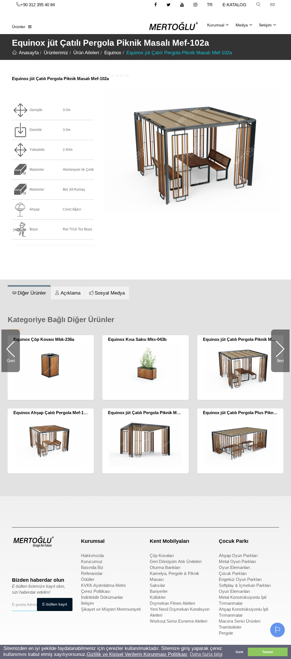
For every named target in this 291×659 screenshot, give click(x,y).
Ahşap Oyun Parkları (238, 555)
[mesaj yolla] (272, 4)
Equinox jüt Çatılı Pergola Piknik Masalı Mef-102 (155, 412)
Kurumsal (215, 25)
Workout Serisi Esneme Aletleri (178, 621)
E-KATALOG (234, 4)
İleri (277, 365)
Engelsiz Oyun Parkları (240, 579)
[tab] (29, 293)
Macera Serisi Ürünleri (239, 621)
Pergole (226, 633)
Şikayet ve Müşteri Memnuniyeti (111, 609)
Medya (242, 25)
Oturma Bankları (165, 567)
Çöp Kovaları (162, 555)
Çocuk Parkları (233, 573)
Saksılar (157, 585)
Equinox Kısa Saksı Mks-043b (137, 339)
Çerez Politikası (95, 591)
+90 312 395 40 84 (37, 4)
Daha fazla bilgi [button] (206, 654)
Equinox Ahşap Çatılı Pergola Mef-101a (51, 412)
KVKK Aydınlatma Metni (103, 585)
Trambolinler (230, 627)
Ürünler (18, 26)
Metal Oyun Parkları (237, 561)
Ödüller (87, 579)
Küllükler (158, 597)
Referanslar (92, 573)
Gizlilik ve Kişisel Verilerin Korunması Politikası (137, 654)
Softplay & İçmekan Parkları (245, 585)
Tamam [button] (267, 652)
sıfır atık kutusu (165, 508)
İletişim (265, 25)
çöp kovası (91, 508)
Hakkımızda (92, 555)
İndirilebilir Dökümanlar (102, 597)
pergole (226, 508)
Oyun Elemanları (234, 567)
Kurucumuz (92, 561)
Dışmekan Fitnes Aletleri (172, 603)
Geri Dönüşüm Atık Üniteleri (175, 561)
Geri (13, 365)
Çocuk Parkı (24, 508)
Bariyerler (159, 591)
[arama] (258, 4)
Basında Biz (92, 567)
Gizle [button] (239, 652)
